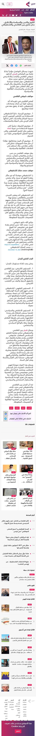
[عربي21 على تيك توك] (6, 15)
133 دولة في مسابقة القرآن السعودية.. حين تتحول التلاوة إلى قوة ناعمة (26, 455)
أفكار (32, 10)
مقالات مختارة (18, 709)
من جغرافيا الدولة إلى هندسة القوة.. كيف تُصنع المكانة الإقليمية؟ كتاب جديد (21, 622)
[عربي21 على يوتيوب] (13, 15)
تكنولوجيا (11, 707)
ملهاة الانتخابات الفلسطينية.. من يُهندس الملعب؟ (17, 563)
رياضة (24, 709)
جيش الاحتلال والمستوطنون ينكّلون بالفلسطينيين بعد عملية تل (24, 578)
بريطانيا (5, 713)
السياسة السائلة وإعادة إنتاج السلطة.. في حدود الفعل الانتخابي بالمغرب (21, 639)
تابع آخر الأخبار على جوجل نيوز (20, 413)
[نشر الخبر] (7, 65)
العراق (6, 706)
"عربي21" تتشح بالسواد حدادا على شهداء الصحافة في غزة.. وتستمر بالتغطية (23, 593)
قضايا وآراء (17, 706)
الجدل (25, 330)
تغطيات (24, 704)
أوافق (18, 731)
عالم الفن (11, 704)
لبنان (6, 718)
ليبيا (6, 709)
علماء (9, 128)
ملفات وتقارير (24, 715)
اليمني (14, 74)
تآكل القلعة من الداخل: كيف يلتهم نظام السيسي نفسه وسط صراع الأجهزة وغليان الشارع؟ (15, 522)
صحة (12, 709)
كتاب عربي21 (18, 703)
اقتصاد (24, 707)
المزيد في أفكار (30, 436)
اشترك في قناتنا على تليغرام (20, 419)
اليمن (29, 408)
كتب (23, 10)
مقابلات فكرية (28, 12)
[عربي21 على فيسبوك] (20, 15)
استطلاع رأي (18, 716)
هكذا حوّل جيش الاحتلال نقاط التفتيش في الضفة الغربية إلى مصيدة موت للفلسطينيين (16, 555)
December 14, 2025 (14, 250)
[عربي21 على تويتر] (16, 15)
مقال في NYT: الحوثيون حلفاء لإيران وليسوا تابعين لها (16, 547)
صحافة (24, 712)
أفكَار (27, 10)
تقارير (21, 12)
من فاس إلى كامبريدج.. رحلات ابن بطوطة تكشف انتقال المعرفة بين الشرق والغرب (10, 502)
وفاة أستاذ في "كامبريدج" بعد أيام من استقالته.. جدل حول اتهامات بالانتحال (27, 478)
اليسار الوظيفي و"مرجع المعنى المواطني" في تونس (18, 530)
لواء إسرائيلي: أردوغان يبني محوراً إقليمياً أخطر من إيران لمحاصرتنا (17, 538)
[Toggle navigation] (9, 4)
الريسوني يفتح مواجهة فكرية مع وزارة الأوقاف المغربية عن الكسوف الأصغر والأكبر (10, 478)
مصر (6, 716)
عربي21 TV (11, 702)
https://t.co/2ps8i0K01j (12, 245)
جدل (11, 408)
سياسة (32, 574)
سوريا (6, 711)
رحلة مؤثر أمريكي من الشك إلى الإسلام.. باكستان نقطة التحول (10, 455)
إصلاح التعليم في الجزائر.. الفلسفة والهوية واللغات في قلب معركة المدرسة (26, 502)
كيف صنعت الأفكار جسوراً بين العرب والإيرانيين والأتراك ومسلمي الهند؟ (21, 677)
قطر (23, 408)
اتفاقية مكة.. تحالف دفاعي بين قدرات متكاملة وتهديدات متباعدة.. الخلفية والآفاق (21, 664)
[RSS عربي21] (3, 15)
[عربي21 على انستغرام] (10, 15)
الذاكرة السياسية (15, 10)
